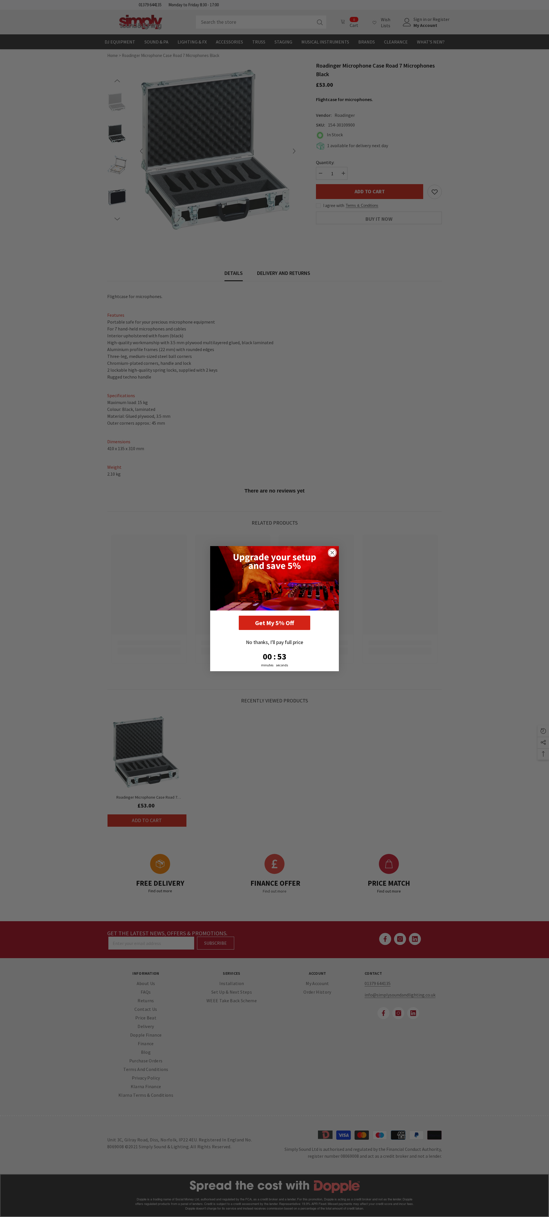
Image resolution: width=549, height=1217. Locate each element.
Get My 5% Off (274, 623)
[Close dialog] (332, 552)
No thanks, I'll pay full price (274, 642)
